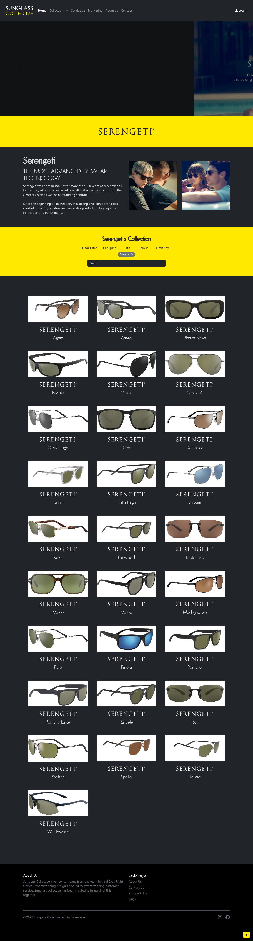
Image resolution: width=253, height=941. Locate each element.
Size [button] (127, 248)
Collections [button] (57, 11)
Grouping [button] (109, 248)
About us (112, 11)
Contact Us (136, 887)
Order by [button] (162, 248)
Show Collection (81, 95)
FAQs (132, 899)
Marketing (95, 11)
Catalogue (78, 11)
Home (42, 11)
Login (242, 11)
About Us (135, 881)
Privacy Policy (138, 893)
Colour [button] (143, 248)
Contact (126, 11)
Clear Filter (89, 248)
